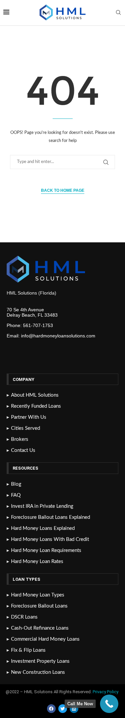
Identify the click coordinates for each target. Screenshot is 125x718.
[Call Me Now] (109, 704)
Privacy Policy (106, 691)
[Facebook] (51, 708)
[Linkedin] (74, 708)
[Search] (118, 13)
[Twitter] (62, 708)
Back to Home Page (62, 190)
